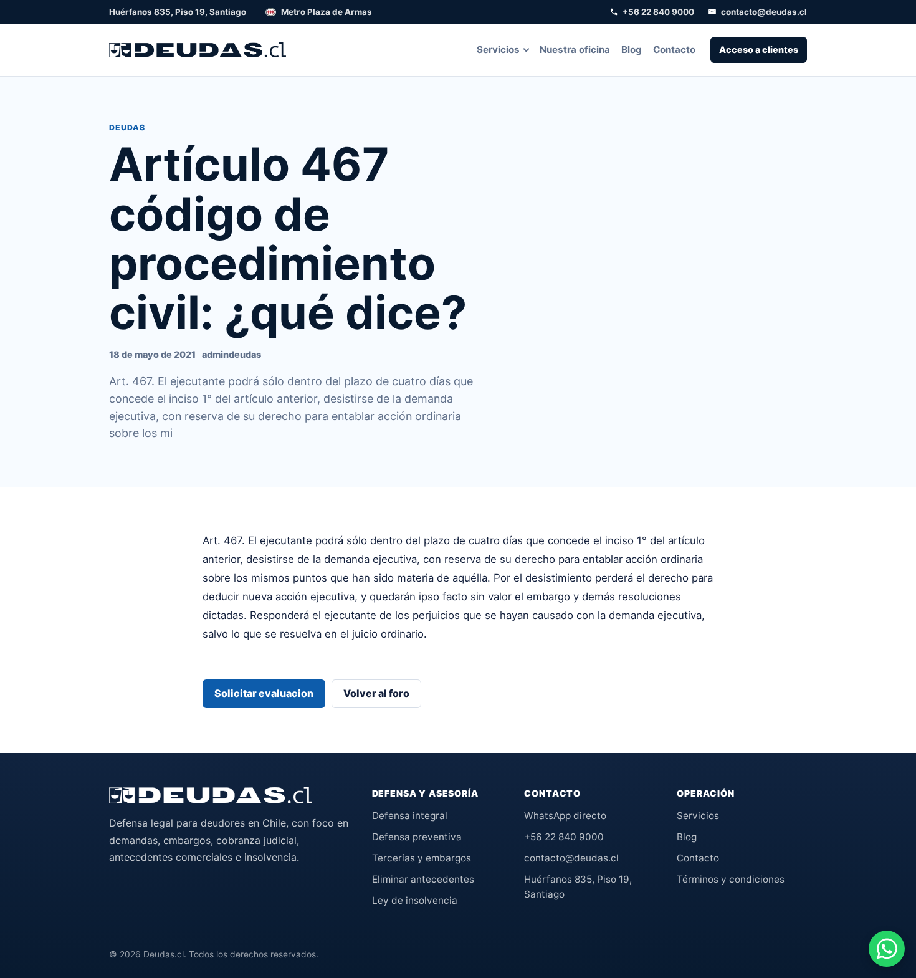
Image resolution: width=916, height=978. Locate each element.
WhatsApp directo (565, 816)
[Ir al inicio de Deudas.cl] (210, 795)
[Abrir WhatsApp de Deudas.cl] (887, 949)
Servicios (498, 49)
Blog (631, 49)
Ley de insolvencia (414, 900)
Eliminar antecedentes (423, 879)
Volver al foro (376, 693)
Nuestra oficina (575, 49)
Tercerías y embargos (421, 858)
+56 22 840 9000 (658, 12)
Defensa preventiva (417, 837)
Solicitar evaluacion (263, 693)
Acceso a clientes (758, 49)
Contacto (674, 49)
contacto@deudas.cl (764, 12)
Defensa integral (409, 816)
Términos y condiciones (731, 879)
